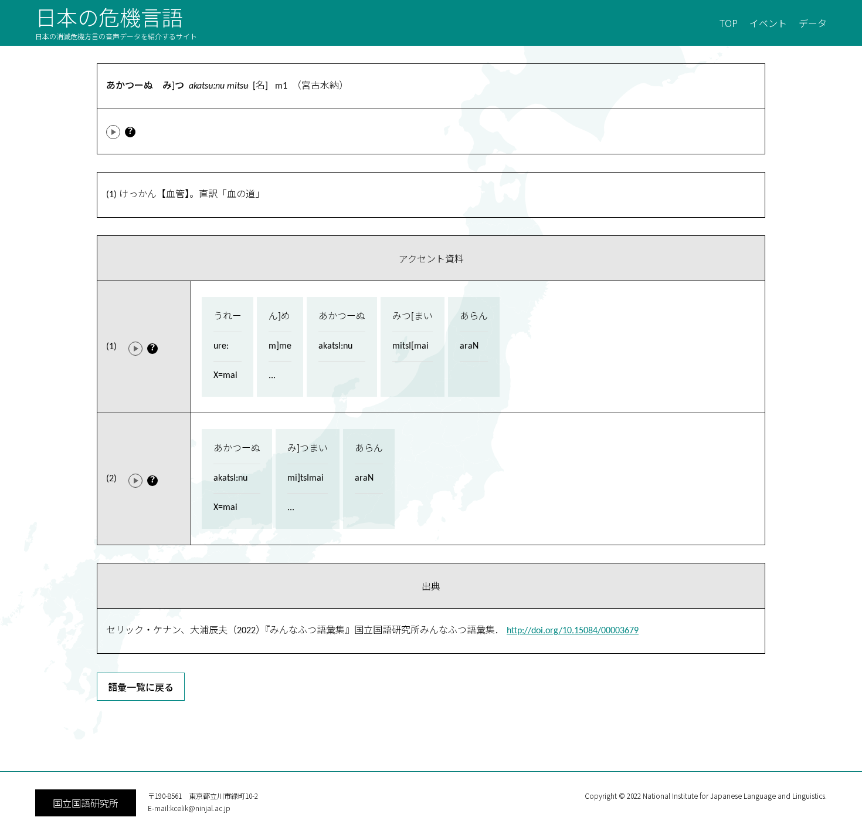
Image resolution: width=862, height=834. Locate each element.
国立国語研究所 (85, 803)
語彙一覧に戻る (141, 687)
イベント (768, 23)
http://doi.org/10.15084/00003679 (573, 631)
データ (813, 23)
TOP (729, 23)
